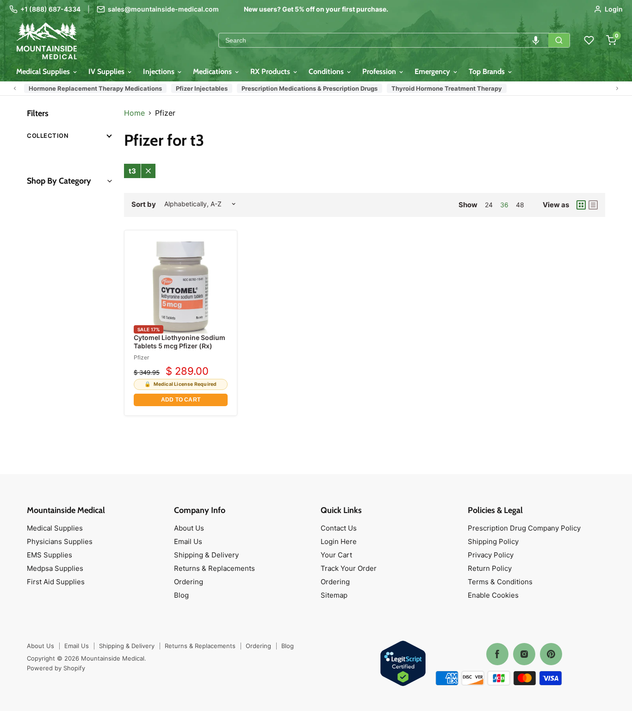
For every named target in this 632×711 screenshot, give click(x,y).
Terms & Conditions (500, 581)
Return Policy (490, 568)
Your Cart (336, 554)
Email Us (188, 541)
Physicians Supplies (60, 541)
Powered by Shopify (56, 668)
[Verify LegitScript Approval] (403, 664)
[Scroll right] (617, 88)
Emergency (433, 71)
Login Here (339, 541)
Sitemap (334, 595)
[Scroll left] (14, 88)
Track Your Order (349, 568)
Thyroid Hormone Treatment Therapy (446, 88)
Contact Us (339, 528)
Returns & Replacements (214, 568)
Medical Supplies (44, 71)
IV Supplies (107, 71)
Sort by (143, 204)
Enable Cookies (493, 595)
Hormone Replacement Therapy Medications (95, 88)
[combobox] (383, 40)
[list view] (593, 205)
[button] (536, 40)
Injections (159, 71)
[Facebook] (497, 654)
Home (134, 113)
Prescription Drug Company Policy (524, 528)
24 (489, 205)
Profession (380, 71)
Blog (181, 595)
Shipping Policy (493, 541)
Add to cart (180, 399)
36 (504, 205)
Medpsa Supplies (55, 568)
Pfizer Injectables (202, 88)
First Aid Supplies (56, 581)
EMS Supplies (49, 554)
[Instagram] (524, 654)
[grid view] (581, 205)
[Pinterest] (551, 654)
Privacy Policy (491, 554)
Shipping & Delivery (206, 554)
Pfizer (141, 357)
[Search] (559, 40)
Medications (213, 71)
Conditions (327, 71)
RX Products (271, 71)
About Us (189, 528)
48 (520, 205)
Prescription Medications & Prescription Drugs (310, 88)
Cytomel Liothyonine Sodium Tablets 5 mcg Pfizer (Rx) (179, 342)
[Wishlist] (589, 40)
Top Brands (488, 71)
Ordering (188, 581)
